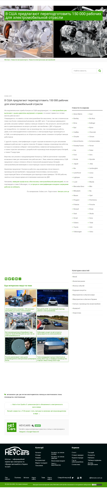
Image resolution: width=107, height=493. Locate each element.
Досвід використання (93, 463)
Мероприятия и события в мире (84, 295)
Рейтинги (91, 458)
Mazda (91, 182)
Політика (17, 478)
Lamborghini (93, 168)
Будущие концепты (79, 290)
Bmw (75, 123)
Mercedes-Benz (78, 186)
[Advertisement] (36, 79)
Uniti (90, 227)
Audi (90, 114)
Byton (91, 127)
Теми (43, 478)
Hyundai (92, 159)
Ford (75, 155)
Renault (76, 209)
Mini (90, 186)
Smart (75, 218)
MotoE (75, 277)
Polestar (76, 204)
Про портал (7, 478)
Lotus (91, 177)
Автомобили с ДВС (13, 394)
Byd (74, 127)
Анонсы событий (78, 286)
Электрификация (19, 397)
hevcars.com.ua (63, 191)
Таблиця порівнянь (94, 460)
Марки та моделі (41, 463)
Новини (38, 458)
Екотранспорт (40, 460)
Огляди (38, 455)
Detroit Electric (78, 141)
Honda (75, 159)
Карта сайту (34, 478)
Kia (74, 168)
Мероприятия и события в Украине (85, 299)
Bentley (76, 118)
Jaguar (75, 164)
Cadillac (76, 132)
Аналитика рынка (79, 281)
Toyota (75, 227)
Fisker (91, 150)
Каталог (38, 452)
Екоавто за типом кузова (57, 453)
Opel (90, 195)
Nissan (75, 195)
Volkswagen (77, 232)
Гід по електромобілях (77, 461)
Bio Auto (92, 118)
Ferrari (91, 145)
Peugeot (76, 200)
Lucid (75, 182)
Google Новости (33, 432)
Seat (75, 213)
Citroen (91, 136)
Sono (91, 218)
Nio (90, 191)
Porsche (92, 204)
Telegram (22, 432)
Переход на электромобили (48, 394)
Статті (74, 452)
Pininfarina (93, 200)
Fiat (74, 150)
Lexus (91, 173)
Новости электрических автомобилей (42, 60)
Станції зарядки (77, 455)
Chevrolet (92, 132)
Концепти (91, 455)
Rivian (91, 209)
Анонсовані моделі (58, 461)
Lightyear (76, 177)
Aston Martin (77, 114)
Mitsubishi (76, 191)
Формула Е (76, 308)
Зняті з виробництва (56, 464)
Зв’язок (26, 478)
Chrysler (76, 136)
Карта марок (50, 478)
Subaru (75, 222)
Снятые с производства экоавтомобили (86, 304)
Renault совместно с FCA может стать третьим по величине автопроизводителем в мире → (36, 412)
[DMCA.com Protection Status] (97, 485)
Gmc (90, 155)
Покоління (39, 465)
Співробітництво (64, 478)
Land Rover (77, 173)
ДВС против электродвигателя (29, 394)
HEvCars (7, 60)
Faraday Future (78, 145)
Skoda (91, 213)
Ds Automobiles (94, 141)
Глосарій (91, 452)
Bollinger (92, 123)
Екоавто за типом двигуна (57, 457)
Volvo (91, 232)
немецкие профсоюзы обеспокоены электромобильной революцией (38, 182)
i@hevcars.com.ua (95, 478)
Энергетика (77, 313)
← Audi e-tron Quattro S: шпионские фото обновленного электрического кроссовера (36, 406)
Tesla (91, 222)
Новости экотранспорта (19, 60)
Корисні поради (77, 458)
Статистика (76, 464)
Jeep (91, 164)
